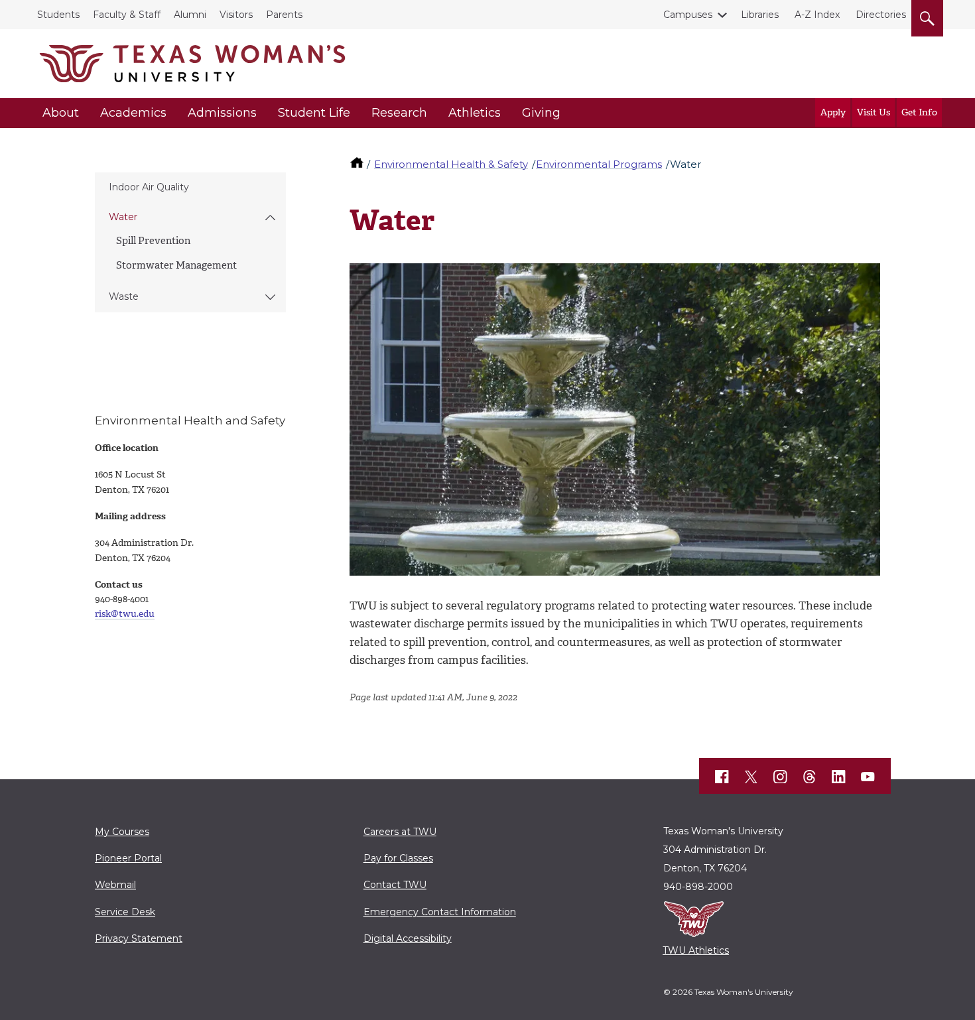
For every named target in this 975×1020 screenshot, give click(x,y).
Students (58, 15)
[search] (927, 16)
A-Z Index (817, 15)
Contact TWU (394, 885)
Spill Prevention (153, 240)
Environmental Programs (599, 164)
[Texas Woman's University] (192, 63)
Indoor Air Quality (149, 187)
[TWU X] (751, 776)
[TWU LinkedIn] (839, 777)
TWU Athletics (696, 950)
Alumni (190, 15)
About (60, 112)
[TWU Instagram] (781, 777)
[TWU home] (358, 164)
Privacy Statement (138, 938)
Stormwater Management (176, 265)
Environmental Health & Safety (451, 164)
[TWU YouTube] (868, 777)
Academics (133, 112)
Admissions (222, 112)
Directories (881, 15)
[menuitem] (190, 187)
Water (123, 217)
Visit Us (873, 112)
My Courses (122, 832)
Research (399, 112)
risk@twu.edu (125, 613)
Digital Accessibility (407, 938)
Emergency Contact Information (439, 912)
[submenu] (270, 217)
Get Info (919, 112)
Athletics (474, 112)
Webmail (115, 885)
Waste (124, 296)
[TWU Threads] (810, 777)
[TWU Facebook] (722, 777)
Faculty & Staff (127, 15)
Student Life (314, 112)
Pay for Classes (398, 858)
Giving (541, 112)
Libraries (760, 15)
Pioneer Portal (128, 858)
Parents (284, 15)
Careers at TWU (399, 832)
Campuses (687, 15)
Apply (833, 112)
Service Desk (125, 912)
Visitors (236, 15)
